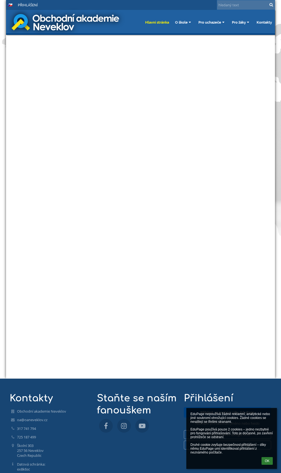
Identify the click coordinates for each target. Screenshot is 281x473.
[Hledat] (271, 4)
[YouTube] (142, 426)
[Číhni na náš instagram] (124, 426)
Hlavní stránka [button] (157, 22)
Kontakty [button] (264, 22)
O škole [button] (181, 22)
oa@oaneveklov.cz (32, 419)
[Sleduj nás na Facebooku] (106, 426)
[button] (10, 5)
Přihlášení (28, 4)
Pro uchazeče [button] (209, 22)
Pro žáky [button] (239, 22)
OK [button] (267, 461)
